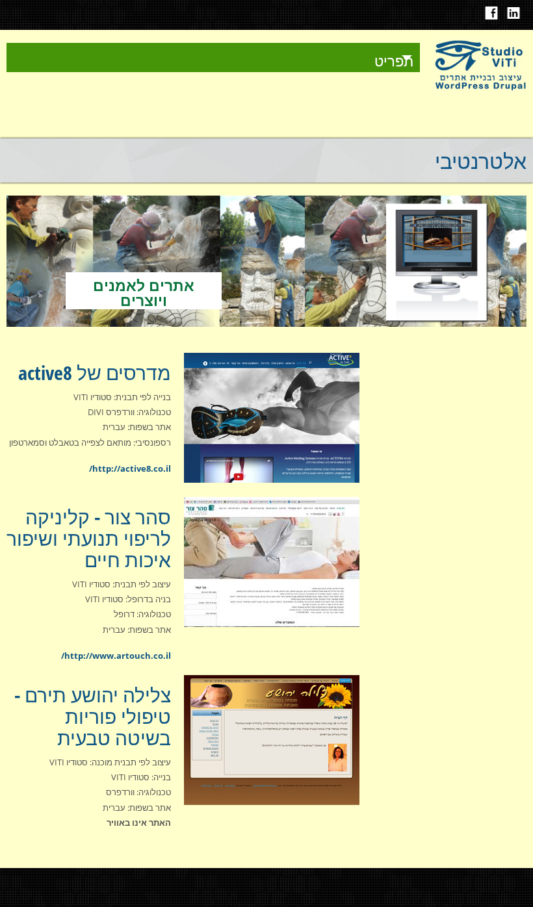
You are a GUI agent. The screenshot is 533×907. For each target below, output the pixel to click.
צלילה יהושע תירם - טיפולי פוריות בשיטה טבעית (92, 716)
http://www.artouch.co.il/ (116, 655)
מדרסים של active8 (94, 372)
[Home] (479, 89)
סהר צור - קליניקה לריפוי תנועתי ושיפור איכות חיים (88, 538)
